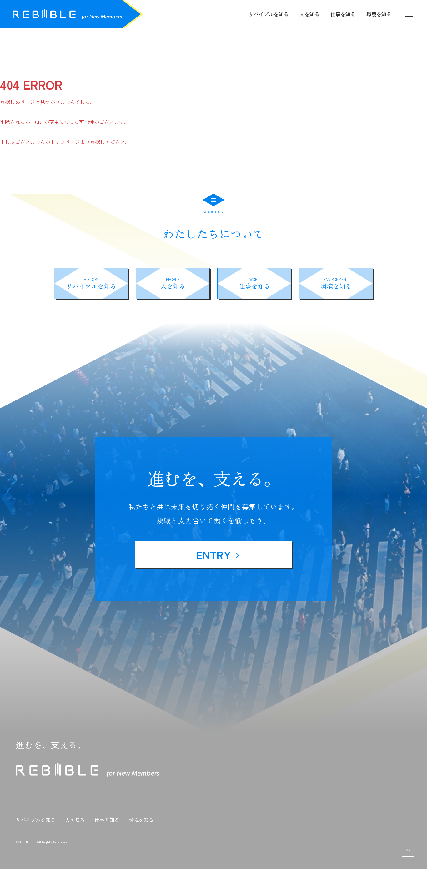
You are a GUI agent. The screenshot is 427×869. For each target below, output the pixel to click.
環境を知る (378, 14)
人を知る (309, 14)
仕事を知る (342, 14)
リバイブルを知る (269, 14)
